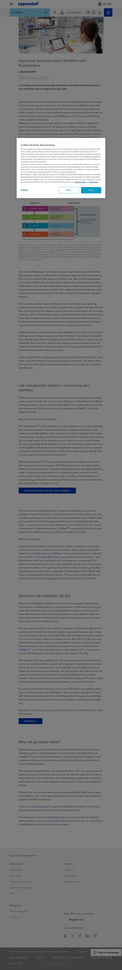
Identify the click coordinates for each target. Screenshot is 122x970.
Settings (24, 190)
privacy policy (80, 182)
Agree (91, 190)
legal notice (93, 182)
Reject (68, 190)
